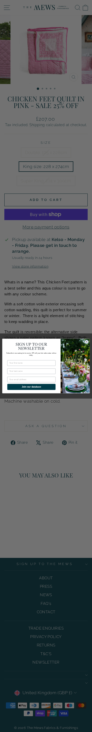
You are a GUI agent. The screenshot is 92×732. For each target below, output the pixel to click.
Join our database (31, 387)
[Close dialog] (86, 342)
